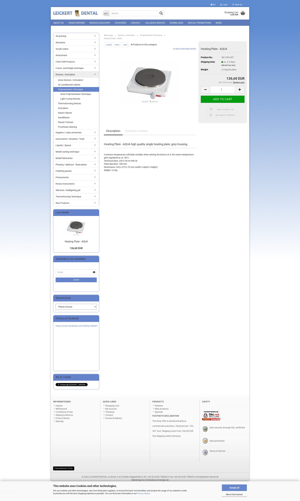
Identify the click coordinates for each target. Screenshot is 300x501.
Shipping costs (169, 431)
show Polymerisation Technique (75, 94)
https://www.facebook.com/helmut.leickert (77, 326)
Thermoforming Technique (68, 196)
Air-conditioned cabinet (69, 84)
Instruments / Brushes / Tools (70, 139)
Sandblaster (64, 117)
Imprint (59, 405)
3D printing (61, 36)
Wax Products (62, 203)
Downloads (176, 23)
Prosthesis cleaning (67, 127)
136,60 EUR (76, 248)
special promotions (199, 23)
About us (58, 23)
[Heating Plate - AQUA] (150, 82)
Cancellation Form (64, 468)
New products (161, 409)
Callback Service (155, 23)
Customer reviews (136, 131)
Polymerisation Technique (70, 89)
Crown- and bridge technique (69, 68)
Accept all (234, 487)
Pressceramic (62, 177)
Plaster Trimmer (65, 122)
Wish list (238, 5)
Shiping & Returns (64, 415)
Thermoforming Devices (69, 103)
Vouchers (120, 23)
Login (76, 280)
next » (117, 44)
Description (113, 131)
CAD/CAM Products (65, 61)
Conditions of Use (64, 412)
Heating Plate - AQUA (76, 241)
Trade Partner (76, 23)
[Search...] (161, 13)
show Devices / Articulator (70, 80)
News (219, 23)
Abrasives (60, 42)
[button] (213, 4)
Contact (135, 23)
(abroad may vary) (228, 65)
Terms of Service (217, 451)
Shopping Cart (112, 405)
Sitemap (60, 421)
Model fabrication (64, 158)
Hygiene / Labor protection (69, 132)
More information (234, 494)
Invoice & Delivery (100, 23)
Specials (159, 412)
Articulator (63, 108)
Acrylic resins (62, 49)
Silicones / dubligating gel (68, 190)
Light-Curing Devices (70, 99)
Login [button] (225, 5)
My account (111, 409)
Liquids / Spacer (63, 145)
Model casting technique (67, 151)
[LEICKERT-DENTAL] (75, 13)
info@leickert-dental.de (207, 477)
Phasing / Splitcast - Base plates (71, 164)
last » (126, 44)
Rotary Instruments (65, 184)
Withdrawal (61, 409)
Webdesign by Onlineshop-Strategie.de (150, 480)
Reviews (159, 405)
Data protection (217, 441)
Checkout (110, 412)
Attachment (61, 55)
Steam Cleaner (65, 113)
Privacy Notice (143, 493)
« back (108, 44)
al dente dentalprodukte (184, 49)
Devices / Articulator (65, 74)
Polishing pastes (64, 171)
